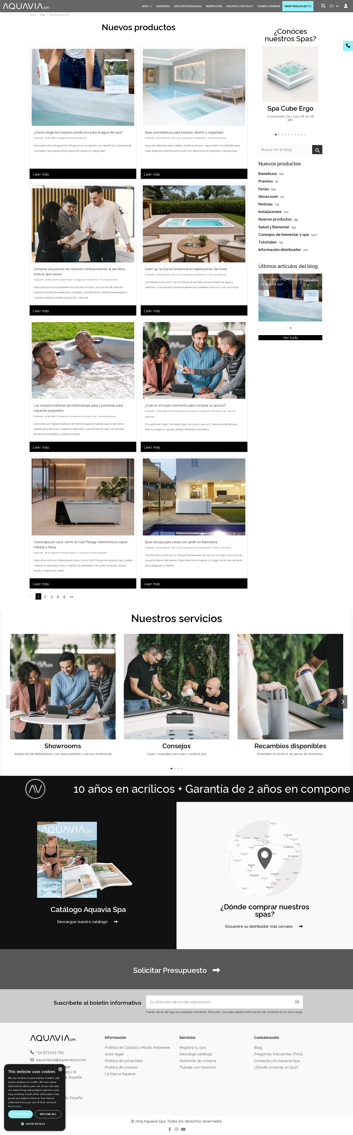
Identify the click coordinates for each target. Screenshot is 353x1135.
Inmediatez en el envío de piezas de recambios (290, 754)
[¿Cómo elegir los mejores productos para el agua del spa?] (83, 87)
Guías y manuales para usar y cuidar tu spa (176, 754)
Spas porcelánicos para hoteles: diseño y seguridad (184, 132)
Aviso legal (114, 1054)
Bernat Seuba (178, 411)
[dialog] (34, 1097)
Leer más (41, 174)
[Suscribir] (297, 1002)
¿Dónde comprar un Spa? (276, 1067)
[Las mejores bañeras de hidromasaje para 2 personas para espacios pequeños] (83, 360)
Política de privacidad (123, 1061)
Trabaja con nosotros (197, 1067)
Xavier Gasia (66, 280)
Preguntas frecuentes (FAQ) (278, 1054)
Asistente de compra (197, 1061)
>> (71, 596)
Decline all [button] (48, 1114)
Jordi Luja (175, 138)
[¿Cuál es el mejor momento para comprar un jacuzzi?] (194, 360)
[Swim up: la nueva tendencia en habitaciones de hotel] (194, 223)
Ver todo (290, 338)
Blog (258, 1047)
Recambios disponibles (290, 746)
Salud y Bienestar (222, 547)
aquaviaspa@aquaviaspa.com (61, 1060)
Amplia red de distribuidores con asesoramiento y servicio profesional (62, 754)
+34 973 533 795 (50, 1052)
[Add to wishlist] (314, 53)
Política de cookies (121, 1067)
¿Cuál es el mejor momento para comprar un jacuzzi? (185, 405)
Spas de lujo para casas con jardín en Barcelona (181, 542)
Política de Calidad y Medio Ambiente (137, 1047)
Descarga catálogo (195, 1054)
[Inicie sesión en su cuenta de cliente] (346, 6)
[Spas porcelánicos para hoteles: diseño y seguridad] (194, 87)
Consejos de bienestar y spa (83, 416)
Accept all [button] (20, 1114)
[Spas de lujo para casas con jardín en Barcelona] (194, 496)
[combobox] (60, 1069)
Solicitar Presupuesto (171, 970)
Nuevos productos (77, 138)
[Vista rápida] (314, 61)
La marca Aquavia (120, 1074)
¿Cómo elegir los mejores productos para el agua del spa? (78, 132)
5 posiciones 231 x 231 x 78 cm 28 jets (290, 118)
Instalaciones (200, 138)
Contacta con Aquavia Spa (277, 1061)
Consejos (176, 746)
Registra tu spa (192, 1047)
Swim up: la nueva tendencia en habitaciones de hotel (186, 269)
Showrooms (62, 746)
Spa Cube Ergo (290, 108)
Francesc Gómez (68, 553)
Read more (14, 1106)
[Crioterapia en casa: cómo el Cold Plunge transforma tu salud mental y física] (83, 496)
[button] (276, 134)
